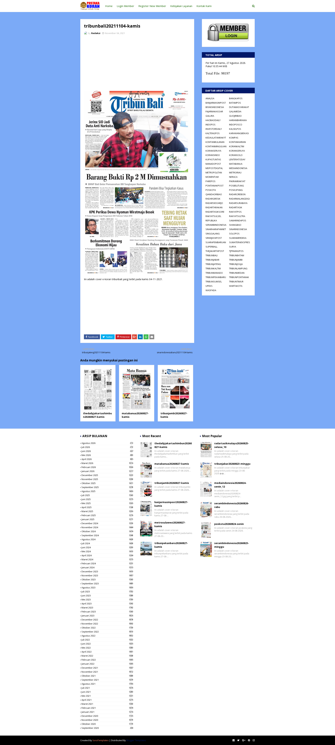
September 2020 (107, 727)
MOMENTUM (212, 176)
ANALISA (210, 98)
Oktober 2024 (107, 531)
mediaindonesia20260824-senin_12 (230, 484)
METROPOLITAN (214, 172)
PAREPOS (210, 181)
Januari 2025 (107, 519)
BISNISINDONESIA (215, 107)
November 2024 (107, 527)
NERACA (233, 176)
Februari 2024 (107, 563)
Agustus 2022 (107, 635)
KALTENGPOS (213, 133)
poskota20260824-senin (229, 524)
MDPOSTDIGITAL (214, 168)
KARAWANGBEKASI (239, 133)
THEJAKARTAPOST (215, 251)
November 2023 (107, 575)
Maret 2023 (107, 607)
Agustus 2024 (107, 539)
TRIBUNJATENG (213, 264)
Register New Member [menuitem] (152, 6)
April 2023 (107, 603)
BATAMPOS (235, 102)
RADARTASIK (235, 207)
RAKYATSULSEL (213, 216)
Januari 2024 (107, 567)
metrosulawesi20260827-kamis (169, 524)
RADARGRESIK (213, 198)
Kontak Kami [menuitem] (203, 6)
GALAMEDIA (235, 111)
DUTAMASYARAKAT (239, 107)
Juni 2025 (107, 499)
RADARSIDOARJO (214, 203)
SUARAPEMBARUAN (216, 242)
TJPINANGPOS (236, 251)
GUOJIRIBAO (235, 115)
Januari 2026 (107, 471)
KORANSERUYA (213, 150)
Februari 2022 (107, 659)
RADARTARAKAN (214, 207)
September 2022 (107, 631)
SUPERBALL (211, 246)
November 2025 (107, 479)
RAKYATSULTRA (237, 216)
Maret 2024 (107, 559)
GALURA (210, 115)
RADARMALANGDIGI (239, 198)
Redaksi (95, 33)
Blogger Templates (136, 740)
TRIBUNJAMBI (236, 259)
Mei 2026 (107, 455)
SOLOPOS (234, 233)
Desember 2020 (107, 715)
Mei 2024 (107, 551)
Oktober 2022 (107, 627)
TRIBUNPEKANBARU (216, 277)
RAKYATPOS (235, 211)
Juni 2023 (107, 595)
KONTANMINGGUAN (216, 146)
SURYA (232, 246)
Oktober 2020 (107, 723)
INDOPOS (210, 124)
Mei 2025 (107, 503)
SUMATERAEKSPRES (239, 242)
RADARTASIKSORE (215, 211)
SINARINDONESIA (238, 229)
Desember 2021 (107, 667)
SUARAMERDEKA (237, 237)
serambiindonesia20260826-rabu (231, 505)
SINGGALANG (213, 233)
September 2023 (107, 583)
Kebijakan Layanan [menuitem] (181, 6)
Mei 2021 (107, 695)
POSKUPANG (236, 190)
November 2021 (107, 671)
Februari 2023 (107, 611)
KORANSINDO (213, 155)
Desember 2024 (107, 523)
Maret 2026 (107, 463)
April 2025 (107, 507)
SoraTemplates (100, 740)
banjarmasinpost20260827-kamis (171, 503)
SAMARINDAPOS (237, 220)
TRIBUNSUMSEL (214, 281)
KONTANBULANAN (215, 142)
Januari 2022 (107, 663)
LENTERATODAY (237, 159)
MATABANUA (235, 163)
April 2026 (107, 459)
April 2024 (107, 555)
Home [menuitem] (109, 6)
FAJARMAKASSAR (214, 111)
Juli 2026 (107, 447)
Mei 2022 (107, 647)
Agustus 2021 (107, 683)
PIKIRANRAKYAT (237, 181)
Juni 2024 (107, 547)
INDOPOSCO (235, 124)
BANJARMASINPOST (216, 102)
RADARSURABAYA (238, 203)
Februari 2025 (107, 515)
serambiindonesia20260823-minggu (231, 544)
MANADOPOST (213, 163)
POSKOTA (211, 190)
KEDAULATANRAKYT (216, 137)
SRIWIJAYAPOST (214, 237)
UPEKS (209, 285)
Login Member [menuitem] (125, 6)
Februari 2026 (107, 467)
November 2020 (107, 719)
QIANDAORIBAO (214, 194)
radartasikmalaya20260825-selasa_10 (231, 445)
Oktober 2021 (107, 675)
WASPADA (211, 290)
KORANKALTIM (236, 146)
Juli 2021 (107, 687)
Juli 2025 (107, 495)
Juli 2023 (107, 591)
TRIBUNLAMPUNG (238, 268)
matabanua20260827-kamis (171, 463)
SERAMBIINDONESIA (216, 224)
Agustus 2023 (107, 587)
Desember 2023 (107, 571)
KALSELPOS (235, 128)
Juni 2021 (107, 691)
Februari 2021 (107, 707)
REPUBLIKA (211, 220)
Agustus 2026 (107, 443)
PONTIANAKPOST (215, 185)
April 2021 (107, 699)
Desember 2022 (107, 619)
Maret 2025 (107, 511)
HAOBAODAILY (213, 120)
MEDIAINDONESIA (238, 168)
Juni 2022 (107, 643)
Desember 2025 (107, 475)
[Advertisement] (137, 63)
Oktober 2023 (107, 579)
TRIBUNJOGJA (236, 264)
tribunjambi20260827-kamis (171, 483)
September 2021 (107, 679)
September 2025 (107, 487)
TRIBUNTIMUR (236, 281)
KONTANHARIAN (237, 142)
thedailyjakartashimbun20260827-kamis (97, 415)
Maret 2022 (107, 655)
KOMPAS (233, 137)
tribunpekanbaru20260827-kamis (171, 544)
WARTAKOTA (235, 285)
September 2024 (107, 535)
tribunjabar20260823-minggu (232, 463)
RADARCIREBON (237, 194)
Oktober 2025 (107, 483)
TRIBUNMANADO (214, 272)
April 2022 (107, 651)
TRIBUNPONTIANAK (239, 277)
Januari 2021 (107, 711)
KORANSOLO (236, 155)
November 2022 (107, 623)
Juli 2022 (107, 639)
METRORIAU (235, 172)
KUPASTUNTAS (213, 159)
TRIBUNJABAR (212, 259)
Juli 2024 (107, 543)
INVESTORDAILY (214, 128)
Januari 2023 (107, 615)
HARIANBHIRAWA (238, 120)
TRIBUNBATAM (236, 255)
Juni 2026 (107, 451)
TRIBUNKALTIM (213, 268)
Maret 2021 (107, 703)
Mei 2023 (107, 599)
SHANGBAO (235, 224)
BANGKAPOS (236, 98)
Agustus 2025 (107, 491)
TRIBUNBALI (212, 255)
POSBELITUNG (236, 185)
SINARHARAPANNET (216, 229)
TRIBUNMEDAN (236, 272)
